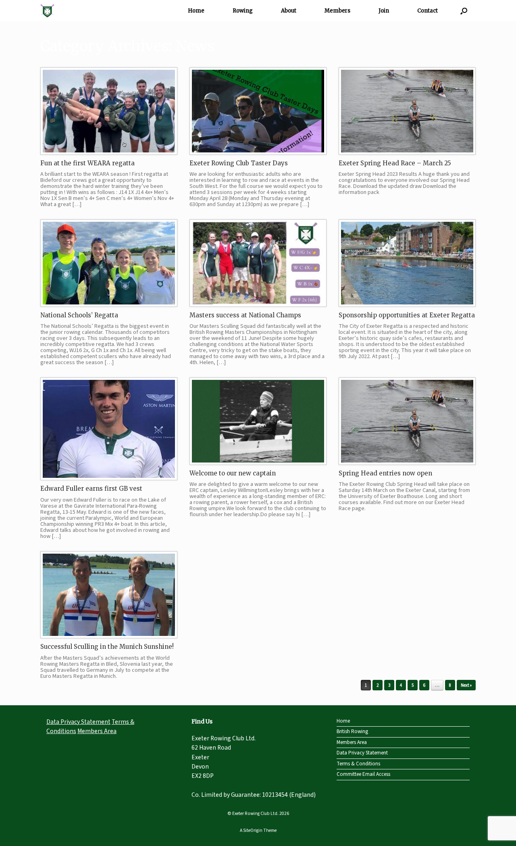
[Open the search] (464, 10)
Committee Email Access (363, 774)
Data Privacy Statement (78, 721)
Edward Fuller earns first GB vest (91, 488)
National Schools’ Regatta (79, 315)
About (288, 10)
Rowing (243, 10)
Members (337, 10)
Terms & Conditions (358, 763)
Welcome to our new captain (232, 473)
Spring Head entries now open (385, 473)
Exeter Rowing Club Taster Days (238, 163)
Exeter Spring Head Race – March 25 (395, 163)
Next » (466, 685)
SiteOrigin (252, 830)
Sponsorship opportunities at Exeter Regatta (407, 315)
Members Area (97, 731)
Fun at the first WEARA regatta (87, 163)
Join (384, 10)
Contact (427, 10)
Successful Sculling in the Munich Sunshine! (107, 646)
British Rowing (352, 731)
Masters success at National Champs (245, 315)
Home (196, 10)
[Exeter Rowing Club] (47, 10)
